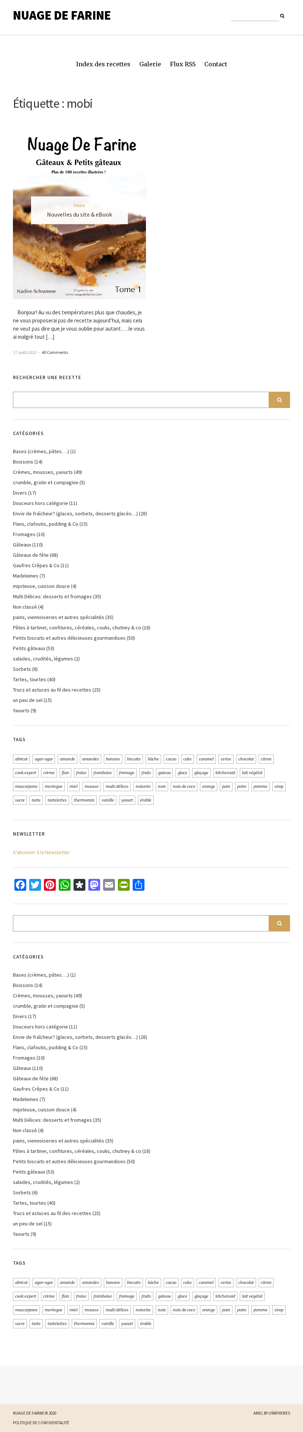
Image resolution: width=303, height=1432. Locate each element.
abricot (21, 759)
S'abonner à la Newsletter (41, 852)
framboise (102, 772)
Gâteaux (22, 544)
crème (49, 772)
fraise (81, 772)
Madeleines (25, 575)
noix (162, 786)
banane (113, 759)
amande (67, 759)
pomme (260, 786)
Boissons (23, 461)
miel (73, 786)
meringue (53, 786)
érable (146, 800)
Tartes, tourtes (29, 679)
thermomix (84, 800)
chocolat (246, 759)
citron (266, 759)
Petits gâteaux (29, 648)
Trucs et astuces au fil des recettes (52, 689)
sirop (279, 786)
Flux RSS (182, 64)
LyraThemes (279, 1413)
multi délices (117, 786)
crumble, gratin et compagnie (45, 482)
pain (226, 786)
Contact (215, 64)
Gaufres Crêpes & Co (36, 565)
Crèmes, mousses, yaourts (43, 472)
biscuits (134, 759)
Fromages (24, 534)
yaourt (127, 800)
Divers (79, 205)
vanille (108, 800)
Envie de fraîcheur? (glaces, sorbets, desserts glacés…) (75, 513)
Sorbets (22, 669)
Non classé (25, 606)
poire (241, 786)
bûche (153, 759)
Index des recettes (103, 64)
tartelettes (57, 800)
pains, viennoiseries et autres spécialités (58, 617)
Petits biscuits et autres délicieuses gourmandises (69, 638)
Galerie (150, 64)
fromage (127, 772)
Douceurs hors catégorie (40, 503)
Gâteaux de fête (31, 555)
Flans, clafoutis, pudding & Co (45, 524)
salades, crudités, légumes (43, 658)
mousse (92, 786)
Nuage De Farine (62, 15)
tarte (36, 800)
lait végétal (252, 772)
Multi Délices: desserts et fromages (52, 596)
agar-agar (44, 759)
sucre (20, 800)
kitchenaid (225, 772)
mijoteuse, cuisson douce (41, 586)
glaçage (201, 772)
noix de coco (184, 786)
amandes (90, 759)
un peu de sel (27, 700)
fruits (146, 772)
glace (182, 772)
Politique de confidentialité (41, 1422)
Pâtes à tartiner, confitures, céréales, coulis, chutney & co (77, 627)
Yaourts (21, 710)
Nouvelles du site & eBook (79, 214)
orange (208, 786)
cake (187, 759)
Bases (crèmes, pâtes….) (41, 451)
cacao (171, 759)
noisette (143, 786)
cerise (226, 759)
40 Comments (55, 352)
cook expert (25, 772)
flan (65, 772)
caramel (206, 759)
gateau (164, 772)
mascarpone (26, 786)
